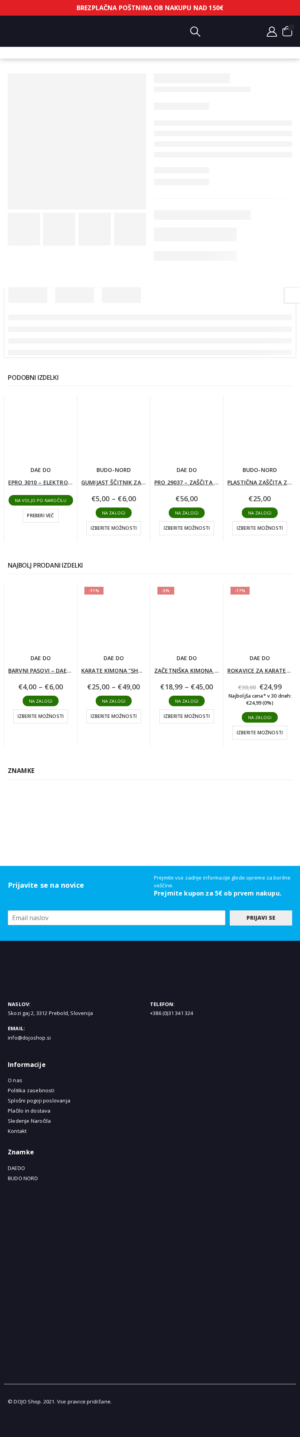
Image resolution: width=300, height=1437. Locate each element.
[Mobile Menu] (14, 31)
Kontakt (17, 1130)
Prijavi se (260, 917)
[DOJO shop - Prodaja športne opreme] (142, 31)
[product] (40, 427)
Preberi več (40, 515)
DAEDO (16, 1168)
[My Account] (272, 31)
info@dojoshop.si (29, 1037)
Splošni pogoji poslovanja (39, 1100)
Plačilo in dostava (29, 1110)
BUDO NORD (23, 1178)
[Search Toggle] (195, 31)
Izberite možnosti (114, 528)
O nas (15, 1080)
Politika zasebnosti (31, 1090)
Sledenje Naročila (29, 1120)
